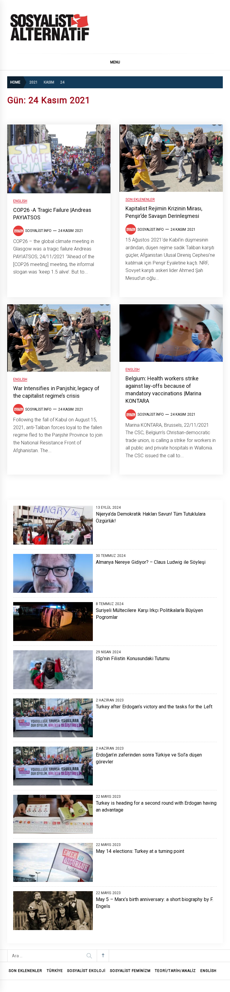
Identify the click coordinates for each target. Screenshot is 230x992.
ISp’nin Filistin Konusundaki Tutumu (133, 658)
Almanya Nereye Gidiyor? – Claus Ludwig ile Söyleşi (150, 562)
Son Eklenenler (140, 200)
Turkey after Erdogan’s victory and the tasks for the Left (154, 707)
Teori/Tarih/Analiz (175, 971)
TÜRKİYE (55, 971)
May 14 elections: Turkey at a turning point (140, 851)
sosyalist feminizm (130, 971)
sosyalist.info (38, 231)
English (20, 201)
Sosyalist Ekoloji (86, 971)
